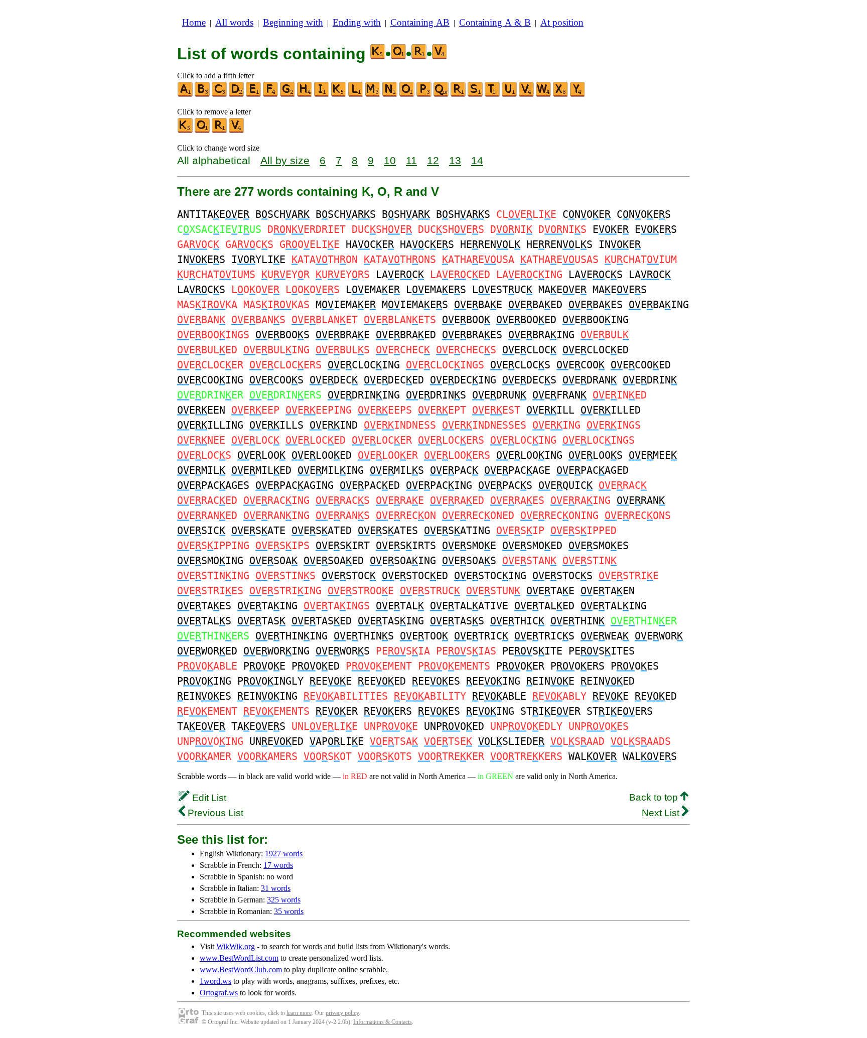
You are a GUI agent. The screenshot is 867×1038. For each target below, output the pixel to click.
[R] (458, 94)
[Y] (578, 94)
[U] (509, 94)
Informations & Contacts (382, 1021)
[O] (407, 94)
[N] (390, 94)
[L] (356, 94)
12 (433, 160)
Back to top (654, 797)
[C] (219, 94)
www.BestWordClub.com (241, 969)
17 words (278, 865)
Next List (662, 813)
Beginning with (293, 22)
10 (390, 160)
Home (194, 22)
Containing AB (420, 22)
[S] (475, 94)
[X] (560, 94)
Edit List (208, 798)
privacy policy (342, 1012)
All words (234, 22)
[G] (288, 94)
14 (477, 160)
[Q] (441, 94)
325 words (284, 899)
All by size (285, 160)
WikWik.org (235, 946)
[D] (236, 94)
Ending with (357, 22)
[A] (185, 94)
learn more (299, 1012)
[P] (424, 94)
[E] (253, 94)
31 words (276, 888)
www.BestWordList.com (239, 958)
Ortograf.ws (219, 992)
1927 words (284, 853)
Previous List (214, 813)
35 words (289, 911)
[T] (492, 94)
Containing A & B (495, 22)
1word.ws (215, 981)
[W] (543, 94)
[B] (202, 94)
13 (455, 160)
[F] (270, 94)
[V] (526, 94)
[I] (322, 94)
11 (411, 160)
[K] (339, 94)
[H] (305, 94)
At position (562, 22)
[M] (373, 94)
